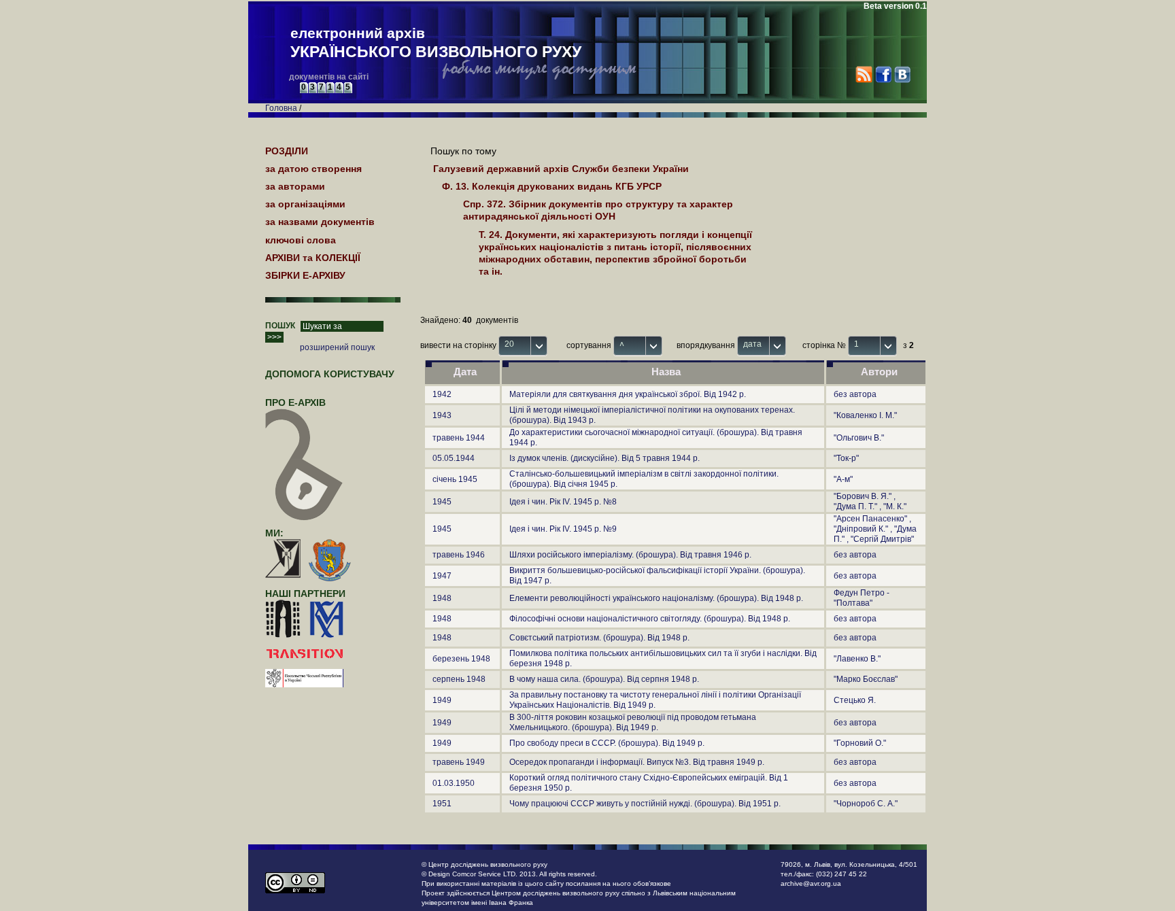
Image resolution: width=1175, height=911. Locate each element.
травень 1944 (458, 438)
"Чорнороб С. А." (866, 803)
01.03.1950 (453, 783)
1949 (442, 700)
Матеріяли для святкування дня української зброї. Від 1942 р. (627, 394)
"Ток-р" (846, 458)
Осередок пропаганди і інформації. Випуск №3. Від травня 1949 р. (636, 762)
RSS (863, 74)
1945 (442, 501)
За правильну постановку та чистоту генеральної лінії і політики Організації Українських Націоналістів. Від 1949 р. (655, 700)
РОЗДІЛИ (286, 150)
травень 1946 (458, 555)
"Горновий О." (860, 743)
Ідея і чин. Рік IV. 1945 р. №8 (563, 501)
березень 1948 (461, 659)
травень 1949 (458, 762)
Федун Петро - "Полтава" (861, 598)
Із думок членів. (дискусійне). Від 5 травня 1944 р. (604, 458)
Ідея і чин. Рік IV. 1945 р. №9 (563, 529)
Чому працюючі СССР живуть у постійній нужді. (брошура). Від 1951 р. (645, 803)
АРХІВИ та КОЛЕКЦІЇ (312, 257)
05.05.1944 (453, 458)
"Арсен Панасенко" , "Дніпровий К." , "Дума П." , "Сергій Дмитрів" (875, 529)
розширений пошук (337, 347)
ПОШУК (280, 325)
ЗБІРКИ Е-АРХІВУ (305, 275)
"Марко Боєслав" (866, 679)
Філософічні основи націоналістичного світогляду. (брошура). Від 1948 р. (649, 618)
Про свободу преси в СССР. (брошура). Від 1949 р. (606, 743)
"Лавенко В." (857, 659)
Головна (281, 108)
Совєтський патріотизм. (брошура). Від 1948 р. (599, 637)
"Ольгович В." (859, 438)
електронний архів (435, 43)
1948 (442, 598)
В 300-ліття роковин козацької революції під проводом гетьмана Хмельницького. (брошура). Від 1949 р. (632, 722)
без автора (855, 394)
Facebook (882, 74)
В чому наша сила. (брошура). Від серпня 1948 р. (604, 679)
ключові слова (300, 240)
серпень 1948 (459, 679)
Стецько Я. (855, 700)
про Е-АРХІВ (295, 402)
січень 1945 (454, 479)
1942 (442, 394)
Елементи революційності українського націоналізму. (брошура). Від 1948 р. (656, 598)
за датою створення (313, 168)
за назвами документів (320, 221)
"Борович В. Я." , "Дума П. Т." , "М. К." (870, 501)
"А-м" (843, 479)
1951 (442, 803)
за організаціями (305, 204)
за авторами (295, 186)
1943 (442, 415)
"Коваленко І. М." (865, 415)
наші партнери (305, 593)
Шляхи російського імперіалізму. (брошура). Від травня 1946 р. (630, 555)
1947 (442, 576)
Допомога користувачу (329, 373)
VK (901, 74)
